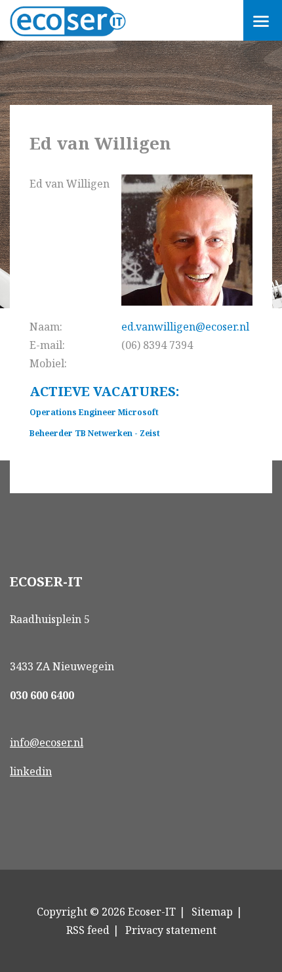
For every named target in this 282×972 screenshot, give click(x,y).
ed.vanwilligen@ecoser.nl (185, 326)
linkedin (31, 771)
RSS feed (88, 930)
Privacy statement (170, 930)
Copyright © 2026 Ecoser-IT (106, 911)
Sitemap (212, 911)
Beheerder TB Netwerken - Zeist (95, 433)
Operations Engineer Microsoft (94, 412)
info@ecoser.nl (46, 742)
